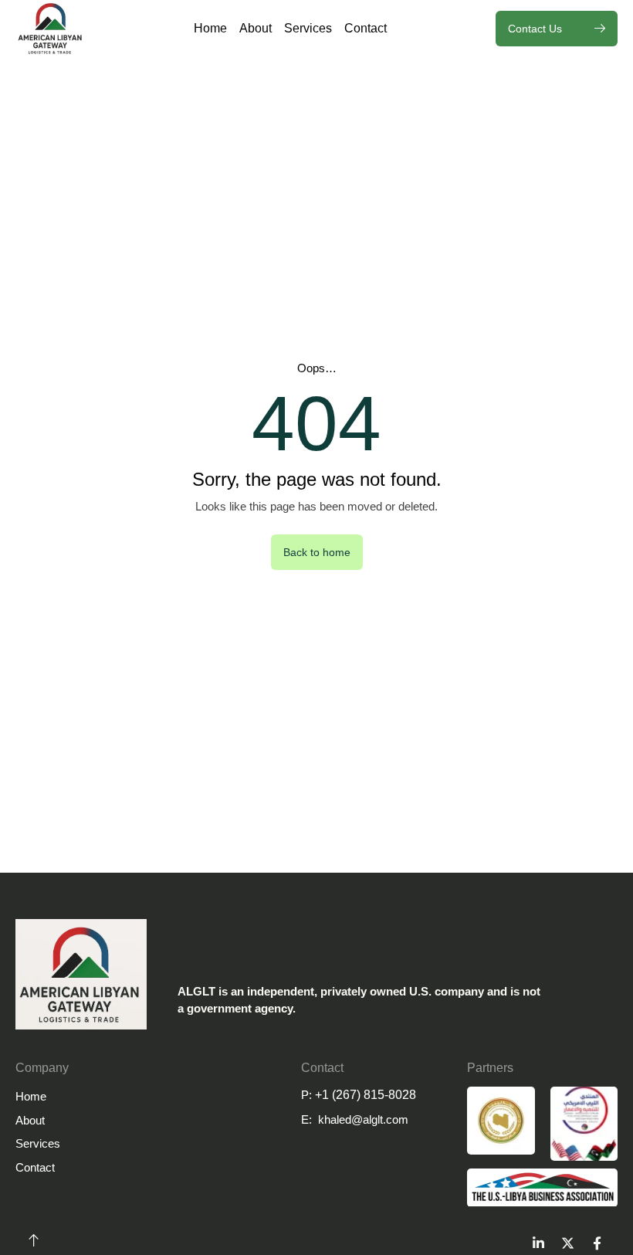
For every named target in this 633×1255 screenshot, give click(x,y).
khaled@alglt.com (363, 1119)
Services (308, 28)
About (255, 28)
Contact (365, 28)
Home (210, 28)
